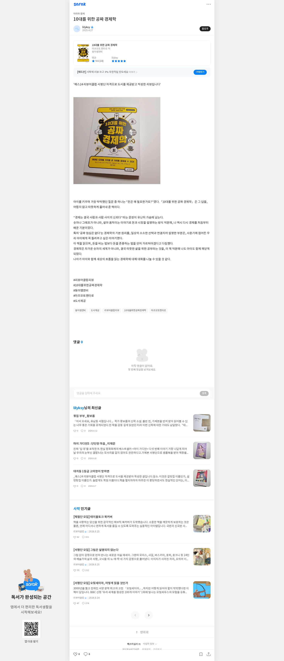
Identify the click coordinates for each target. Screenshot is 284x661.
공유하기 (209, 654)
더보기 (209, 4)
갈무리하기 (201, 654)
